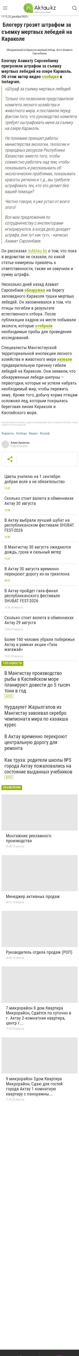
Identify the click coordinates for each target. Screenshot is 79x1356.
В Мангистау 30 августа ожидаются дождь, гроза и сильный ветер (37, 550)
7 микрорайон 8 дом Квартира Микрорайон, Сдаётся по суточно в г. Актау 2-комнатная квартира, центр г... (38, 1015)
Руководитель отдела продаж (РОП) (39, 952)
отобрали (44, 325)
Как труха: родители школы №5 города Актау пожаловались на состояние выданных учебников (38, 766)
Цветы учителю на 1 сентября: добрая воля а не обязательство (34, 479)
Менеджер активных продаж (33, 896)
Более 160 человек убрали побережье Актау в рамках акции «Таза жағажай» (39, 644)
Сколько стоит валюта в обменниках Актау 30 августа (39, 501)
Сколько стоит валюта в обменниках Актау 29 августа (39, 620)
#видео (33, 433)
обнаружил (34, 290)
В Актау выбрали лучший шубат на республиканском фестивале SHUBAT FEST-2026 (39, 525)
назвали (64, 359)
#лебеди (21, 433)
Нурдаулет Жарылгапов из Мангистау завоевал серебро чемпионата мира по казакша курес (36, 716)
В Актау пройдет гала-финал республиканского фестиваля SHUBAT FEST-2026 (32, 595)
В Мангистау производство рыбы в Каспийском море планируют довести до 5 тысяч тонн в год (37, 682)
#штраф (44, 433)
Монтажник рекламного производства (28, 838)
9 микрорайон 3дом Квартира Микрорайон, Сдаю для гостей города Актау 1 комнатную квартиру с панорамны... (34, 1086)
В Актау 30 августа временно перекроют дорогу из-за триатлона (36, 571)
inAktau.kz (37, 250)
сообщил (50, 76)
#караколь (7, 433)
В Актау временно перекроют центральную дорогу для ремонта (35, 742)
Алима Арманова (20, 442)
